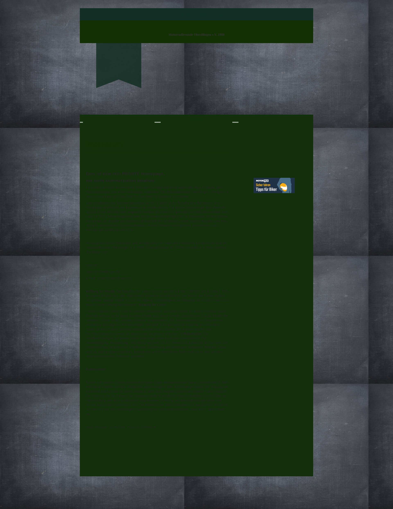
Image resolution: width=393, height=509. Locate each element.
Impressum (220, 14)
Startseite (168, 14)
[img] (118, 58)
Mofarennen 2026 (193, 14)
